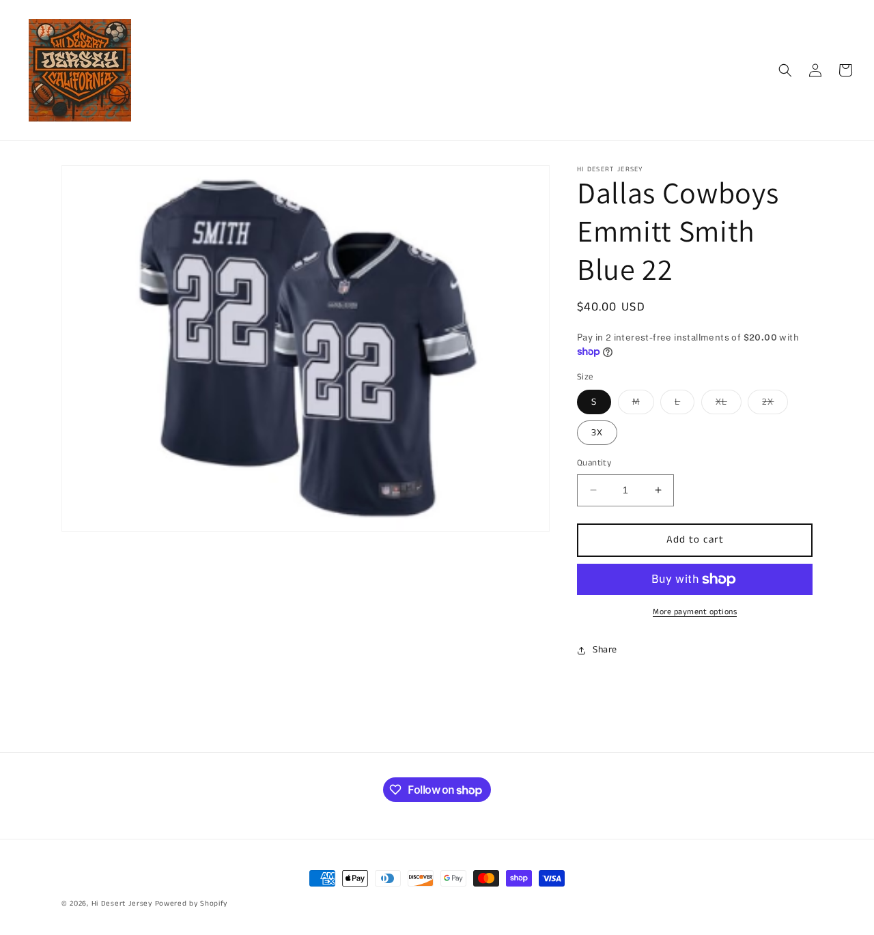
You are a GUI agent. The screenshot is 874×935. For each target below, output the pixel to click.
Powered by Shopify (191, 903)
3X (597, 433)
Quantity (594, 463)
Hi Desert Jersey (121, 903)
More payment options (695, 612)
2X (775, 404)
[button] (785, 70)
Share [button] (605, 650)
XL (729, 404)
